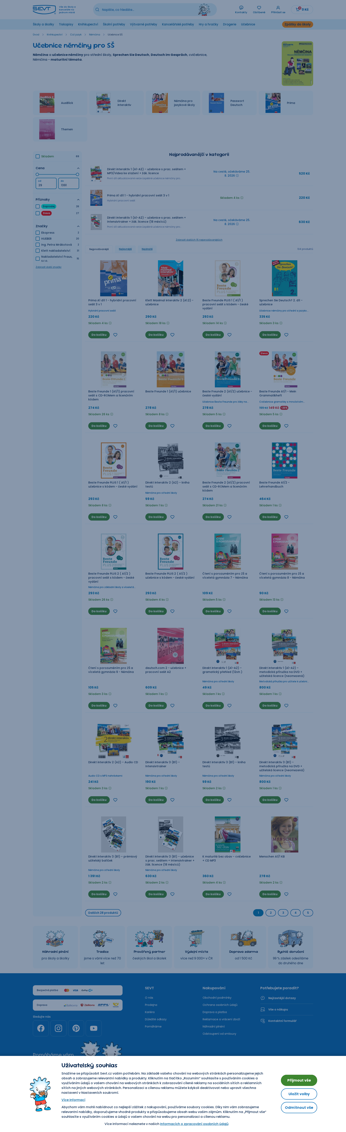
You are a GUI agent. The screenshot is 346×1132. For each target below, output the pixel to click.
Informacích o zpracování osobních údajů (194, 1124)
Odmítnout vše (299, 1107)
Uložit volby (299, 1093)
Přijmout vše (299, 1080)
